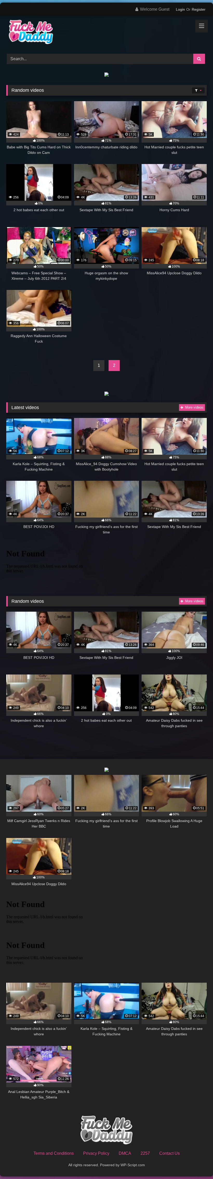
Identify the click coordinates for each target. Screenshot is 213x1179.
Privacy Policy (96, 1153)
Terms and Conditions (54, 1153)
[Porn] (106, 33)
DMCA (125, 1153)
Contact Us (169, 1153)
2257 (145, 1153)
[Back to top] (197, 1163)
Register (198, 9)
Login (180, 9)
